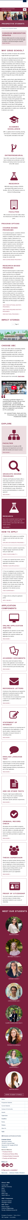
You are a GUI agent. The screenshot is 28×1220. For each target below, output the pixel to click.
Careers (4, 1191)
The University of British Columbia (10, 3)
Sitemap (12, 1172)
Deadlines (4, 1118)
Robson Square (5, 1206)
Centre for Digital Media (7, 1208)
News (3, 1188)
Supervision (5, 1115)
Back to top (5, 1172)
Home (3, 1099)
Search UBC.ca (6, 1195)
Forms (3, 1122)
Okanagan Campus (7, 1202)
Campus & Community (7, 1109)
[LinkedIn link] (7, 1165)
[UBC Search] (24, 2)
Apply (3, 1131)
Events (3, 1190)
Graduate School (5, 28)
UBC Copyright (5, 1217)
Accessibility (13, 1217)
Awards (3, 1112)
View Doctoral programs (10, 314)
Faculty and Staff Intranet (10, 1158)
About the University (7, 1186)
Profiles (17, 1172)
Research (22, 1172)
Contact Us (4, 1147)
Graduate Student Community (11, 1156)
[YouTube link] (11, 1165)
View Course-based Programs (12, 259)
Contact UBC (5, 1185)
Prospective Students (7, 1102)
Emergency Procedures (7, 1215)
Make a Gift (4, 1193)
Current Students (6, 1105)
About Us (4, 1128)
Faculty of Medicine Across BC (9, 1210)
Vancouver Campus (7, 1200)
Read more (6, 43)
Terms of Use (17, 1215)
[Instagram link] (3, 1165)
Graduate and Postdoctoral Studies (14, 1136)
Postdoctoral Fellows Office (10, 1154)
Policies (4, 1125)
